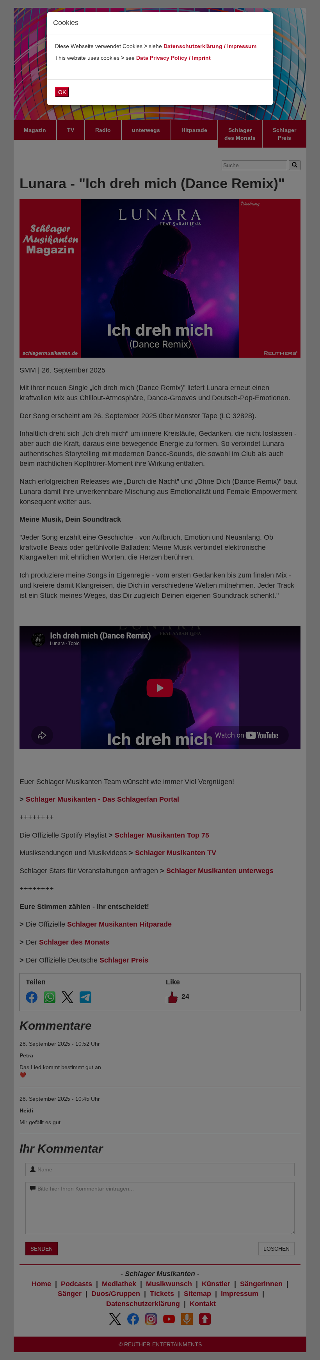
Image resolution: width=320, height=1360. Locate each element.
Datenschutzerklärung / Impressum (210, 46)
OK (62, 92)
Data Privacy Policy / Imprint (173, 58)
